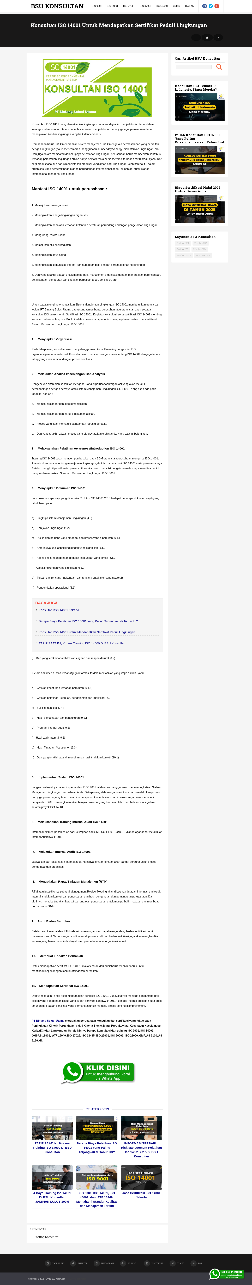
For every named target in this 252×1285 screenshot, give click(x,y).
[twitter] (211, 6)
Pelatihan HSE (200, 243)
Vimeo (180, 1263)
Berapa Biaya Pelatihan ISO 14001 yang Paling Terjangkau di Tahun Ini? (88, 621)
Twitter (82, 1263)
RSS (200, 1263)
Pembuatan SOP (203, 255)
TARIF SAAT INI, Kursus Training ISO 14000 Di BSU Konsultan (82, 643)
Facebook (58, 1263)
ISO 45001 (162, 6)
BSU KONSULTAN (57, 6)
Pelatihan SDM (199, 249)
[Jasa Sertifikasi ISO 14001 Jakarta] (141, 1177)
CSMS (176, 6)
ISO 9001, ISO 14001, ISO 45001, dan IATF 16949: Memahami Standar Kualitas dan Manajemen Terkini (96, 1199)
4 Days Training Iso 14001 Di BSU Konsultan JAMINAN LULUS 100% (52, 1197)
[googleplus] (216, 6)
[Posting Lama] (218, 37)
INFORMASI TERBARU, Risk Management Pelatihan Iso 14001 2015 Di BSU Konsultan (141, 1150)
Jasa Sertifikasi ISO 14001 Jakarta (141, 1195)
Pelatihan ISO (182, 249)
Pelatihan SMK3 (184, 255)
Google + (133, 1263)
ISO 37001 (145, 6)
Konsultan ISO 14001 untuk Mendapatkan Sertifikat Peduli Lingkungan (87, 632)
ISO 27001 (129, 6)
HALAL (189, 6)
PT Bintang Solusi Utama (48, 1020)
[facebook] (204, 6)
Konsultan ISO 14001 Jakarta (59, 610)
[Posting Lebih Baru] (196, 37)
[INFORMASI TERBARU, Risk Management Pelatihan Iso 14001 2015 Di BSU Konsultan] (141, 1128)
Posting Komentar (46, 1237)
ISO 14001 (112, 6)
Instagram (107, 1263)
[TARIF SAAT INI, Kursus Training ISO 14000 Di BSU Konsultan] (52, 1128)
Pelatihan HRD (183, 243)
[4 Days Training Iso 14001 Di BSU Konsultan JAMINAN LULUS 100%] (52, 1177)
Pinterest (157, 1263)
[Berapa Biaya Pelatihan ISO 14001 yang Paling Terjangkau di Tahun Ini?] (96, 1128)
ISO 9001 (97, 6)
